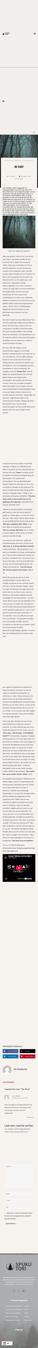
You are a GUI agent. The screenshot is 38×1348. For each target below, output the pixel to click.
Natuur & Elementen (13, 160)
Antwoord (30, 1117)
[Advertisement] (19, 436)
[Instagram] (19, 1291)
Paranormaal (27, 160)
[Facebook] (14, 1291)
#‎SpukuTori (7, 845)
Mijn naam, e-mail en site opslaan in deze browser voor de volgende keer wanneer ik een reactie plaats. (18, 1216)
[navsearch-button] (34, 132)
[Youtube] (23, 1291)
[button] (34, 33)
